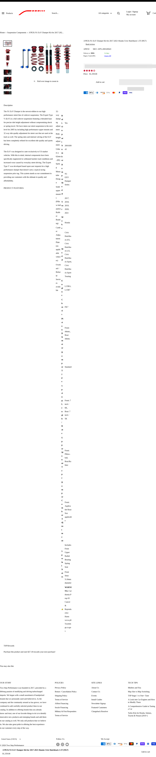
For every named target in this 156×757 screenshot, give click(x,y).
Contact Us (95, 692)
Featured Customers (99, 707)
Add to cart (100, 82)
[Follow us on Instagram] (62, 744)
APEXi (86, 49)
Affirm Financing (61, 703)
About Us (95, 688)
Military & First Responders (65, 711)
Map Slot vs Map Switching (139, 692)
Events (94, 696)
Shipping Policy (61, 696)
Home (2, 32)
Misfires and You (134, 688)
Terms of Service (61, 700)
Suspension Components (16, 32)
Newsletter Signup (98, 703)
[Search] (118, 13)
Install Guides (96, 700)
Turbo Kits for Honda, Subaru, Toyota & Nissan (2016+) (140, 714)
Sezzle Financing (61, 707)
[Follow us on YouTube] (67, 744)
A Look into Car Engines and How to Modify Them (141, 701)
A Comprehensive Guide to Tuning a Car (141, 707)
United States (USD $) (9, 739)
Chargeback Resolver (99, 711)
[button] (89, 71)
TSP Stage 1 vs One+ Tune (138, 696)
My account (131, 15)
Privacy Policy (60, 688)
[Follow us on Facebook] (58, 744)
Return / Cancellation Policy (66, 692)
